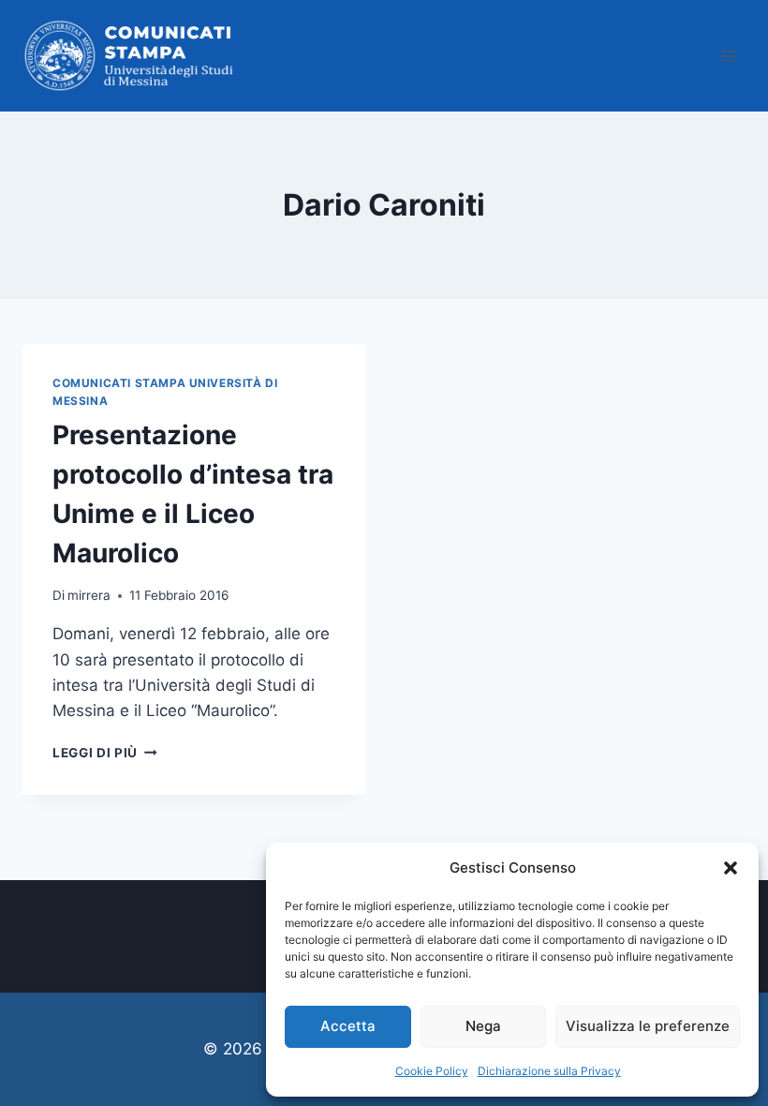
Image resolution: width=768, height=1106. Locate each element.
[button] (730, 868)
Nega (483, 1026)
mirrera (89, 595)
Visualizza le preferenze (648, 1026)
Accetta (348, 1026)
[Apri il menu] (728, 55)
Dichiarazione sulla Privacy (549, 1071)
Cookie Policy (431, 1071)
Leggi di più (104, 752)
